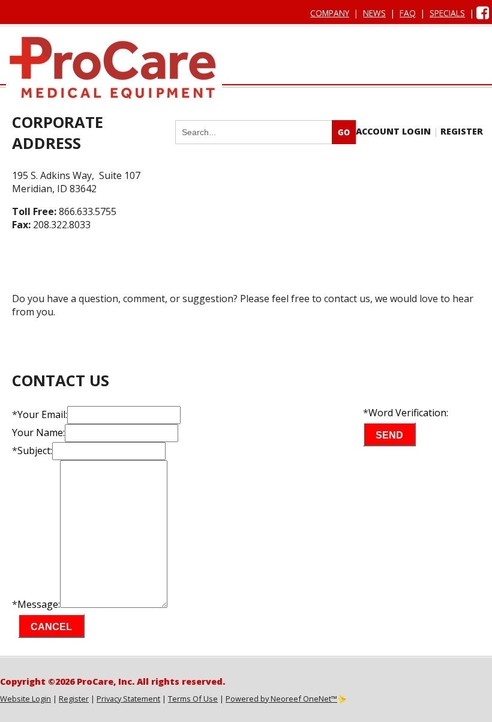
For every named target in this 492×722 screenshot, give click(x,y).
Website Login (25, 698)
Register (74, 698)
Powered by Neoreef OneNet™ (281, 698)
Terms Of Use (193, 698)
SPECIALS (447, 13)
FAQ (408, 13)
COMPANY (329, 13)
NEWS (374, 13)
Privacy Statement (128, 698)
